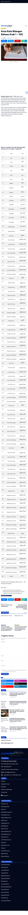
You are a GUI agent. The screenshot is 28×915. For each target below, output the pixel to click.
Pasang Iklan (4, 792)
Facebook (5, 680)
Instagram (18, 680)
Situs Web (3, 665)
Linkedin (17, 686)
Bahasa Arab (3, 28)
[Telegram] (25, 41)
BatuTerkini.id (4, 881)
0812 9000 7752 (17, 775)
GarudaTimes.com (5, 850)
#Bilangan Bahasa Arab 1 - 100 (6, 595)
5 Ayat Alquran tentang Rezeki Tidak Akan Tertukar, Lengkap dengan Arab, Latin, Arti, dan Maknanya (18, 728)
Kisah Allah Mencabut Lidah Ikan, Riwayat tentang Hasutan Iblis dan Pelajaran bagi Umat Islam (17, 720)
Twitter (4, 683)
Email (2, 660)
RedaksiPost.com (5, 845)
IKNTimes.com (4, 828)
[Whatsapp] (22, 41)
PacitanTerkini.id (5, 892)
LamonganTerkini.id (6, 900)
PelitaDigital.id (4, 826)
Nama (2, 655)
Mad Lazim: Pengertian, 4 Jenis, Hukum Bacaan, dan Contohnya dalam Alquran (16, 711)
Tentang (3, 781)
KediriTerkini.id (4, 898)
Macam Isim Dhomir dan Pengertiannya (12, 590)
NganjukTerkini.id (5, 895)
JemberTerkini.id (5, 884)
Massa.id (3, 848)
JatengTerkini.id (5, 870)
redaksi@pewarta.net (9, 772)
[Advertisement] (14, 13)
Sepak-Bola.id (4, 853)
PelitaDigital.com (5, 823)
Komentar (3, 641)
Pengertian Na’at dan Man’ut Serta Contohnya (13, 591)
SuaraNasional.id (5, 806)
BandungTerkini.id (5, 875)
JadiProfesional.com (6, 839)
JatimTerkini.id (4, 867)
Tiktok (17, 683)
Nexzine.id (3, 842)
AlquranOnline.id (5, 856)
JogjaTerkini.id (4, 873)
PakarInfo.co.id (4, 837)
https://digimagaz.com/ (7, 743)
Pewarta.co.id (4, 803)
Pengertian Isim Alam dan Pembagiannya (12, 593)
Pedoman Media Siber (6, 789)
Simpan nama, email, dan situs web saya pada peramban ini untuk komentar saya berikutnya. (14, 671)
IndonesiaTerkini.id (5, 864)
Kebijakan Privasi (5, 784)
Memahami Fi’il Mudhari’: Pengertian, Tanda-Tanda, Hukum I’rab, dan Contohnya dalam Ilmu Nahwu (20, 628)
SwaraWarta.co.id (5, 815)
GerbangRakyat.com (6, 817)
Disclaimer (3, 786)
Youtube (4, 686)
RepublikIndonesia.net (6, 812)
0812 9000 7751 (8, 775)
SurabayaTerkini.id (5, 878)
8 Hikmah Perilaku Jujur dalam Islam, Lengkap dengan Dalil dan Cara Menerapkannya (17, 694)
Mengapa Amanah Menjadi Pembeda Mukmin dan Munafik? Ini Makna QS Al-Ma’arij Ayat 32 (18, 703)
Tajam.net (3, 809)
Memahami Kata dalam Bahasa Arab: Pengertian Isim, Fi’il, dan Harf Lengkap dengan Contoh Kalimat (7, 628)
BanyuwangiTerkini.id (6, 886)
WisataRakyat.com (5, 834)
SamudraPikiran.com (6, 831)
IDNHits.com (4, 820)
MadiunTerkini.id (5, 889)
